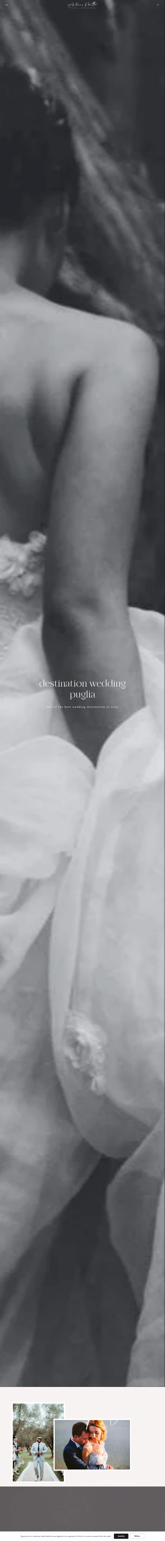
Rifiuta (137, 1536)
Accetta (121, 1536)
